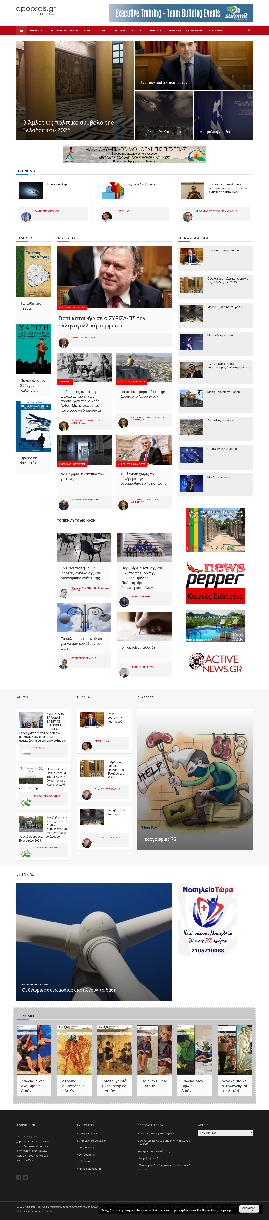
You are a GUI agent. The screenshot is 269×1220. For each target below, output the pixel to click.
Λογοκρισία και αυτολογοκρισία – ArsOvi (235, 1086)
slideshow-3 (125, 381)
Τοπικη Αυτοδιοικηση (63, 30)
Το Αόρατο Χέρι (57, 184)
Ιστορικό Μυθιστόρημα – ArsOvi (73, 1086)
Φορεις (88, 30)
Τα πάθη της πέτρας (30, 306)
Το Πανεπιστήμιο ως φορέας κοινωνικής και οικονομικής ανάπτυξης (80, 573)
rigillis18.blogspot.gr (89, 1168)
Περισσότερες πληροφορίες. (218, 1210)
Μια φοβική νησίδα (220, 335)
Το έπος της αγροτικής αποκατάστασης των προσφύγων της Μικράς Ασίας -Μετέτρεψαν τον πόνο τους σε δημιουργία (81, 401)
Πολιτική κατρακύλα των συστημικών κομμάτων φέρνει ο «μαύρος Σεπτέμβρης (228, 188)
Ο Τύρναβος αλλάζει (138, 647)
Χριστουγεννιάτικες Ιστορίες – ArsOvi (113, 1086)
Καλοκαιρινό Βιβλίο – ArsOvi (192, 1086)
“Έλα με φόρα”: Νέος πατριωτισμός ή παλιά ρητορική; (228, 365)
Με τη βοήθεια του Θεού (223, 392)
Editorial (27, 984)
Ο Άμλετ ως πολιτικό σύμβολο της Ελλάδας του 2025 (227, 280)
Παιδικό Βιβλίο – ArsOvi (154, 1083)
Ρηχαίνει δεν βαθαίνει (142, 184)
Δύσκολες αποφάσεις (221, 420)
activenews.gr (85, 1161)
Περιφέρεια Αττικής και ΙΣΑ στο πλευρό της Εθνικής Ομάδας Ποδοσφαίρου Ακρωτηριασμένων (141, 578)
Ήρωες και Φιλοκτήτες (30, 460)
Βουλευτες (37, 30)
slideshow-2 (66, 307)
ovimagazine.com (87, 1133)
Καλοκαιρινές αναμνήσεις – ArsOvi (33, 1086)
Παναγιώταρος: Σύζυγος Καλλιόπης (33, 385)
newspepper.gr (86, 1147)
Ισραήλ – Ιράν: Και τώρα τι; (224, 307)
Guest (103, 30)
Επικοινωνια (216, 30)
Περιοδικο (119, 30)
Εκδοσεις (138, 30)
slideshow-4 (66, 464)
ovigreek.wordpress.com (92, 1140)
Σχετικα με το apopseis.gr (184, 30)
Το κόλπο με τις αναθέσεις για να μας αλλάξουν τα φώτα (83, 643)
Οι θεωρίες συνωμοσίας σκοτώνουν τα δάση (69, 990)
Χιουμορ (155, 30)
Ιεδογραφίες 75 (159, 839)
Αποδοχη (249, 1207)
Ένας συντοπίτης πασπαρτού (226, 250)
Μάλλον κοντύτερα (219, 477)
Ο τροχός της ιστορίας (222, 449)
